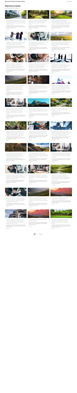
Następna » (41, 234)
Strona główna (69, 1)
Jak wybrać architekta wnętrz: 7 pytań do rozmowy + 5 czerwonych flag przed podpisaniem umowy (60, 110)
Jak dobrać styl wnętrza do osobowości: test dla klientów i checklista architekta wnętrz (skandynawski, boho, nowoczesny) (15, 43)
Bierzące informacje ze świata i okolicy (15, 1)
